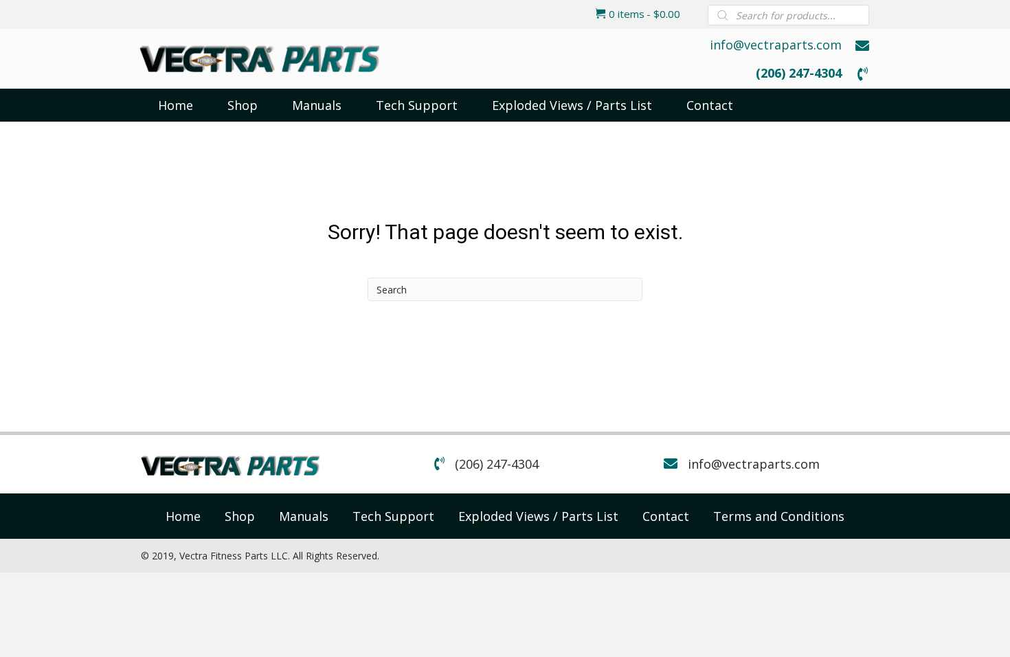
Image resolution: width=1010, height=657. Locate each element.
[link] (183, 516)
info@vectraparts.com (776, 44)
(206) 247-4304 (799, 73)
